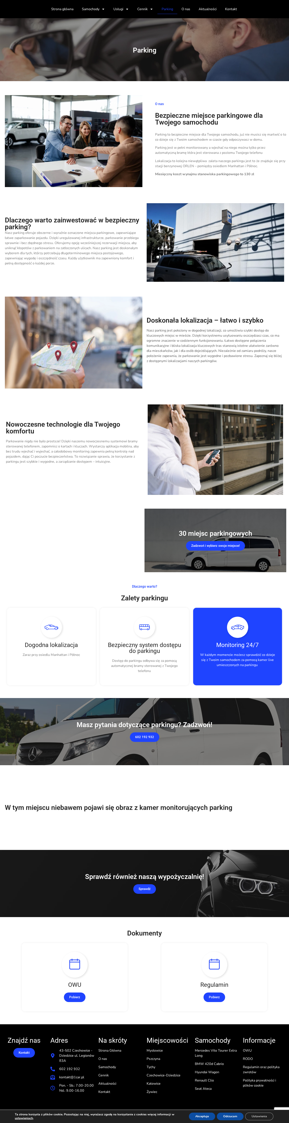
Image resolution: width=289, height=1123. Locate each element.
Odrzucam (230, 1116)
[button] (74, 997)
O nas (186, 9)
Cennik (142, 9)
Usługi (118, 9)
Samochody (90, 9)
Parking (167, 9)
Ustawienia (259, 1116)
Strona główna (62, 9)
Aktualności (208, 9)
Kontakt (231, 9)
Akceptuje (202, 1116)
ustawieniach (24, 1118)
